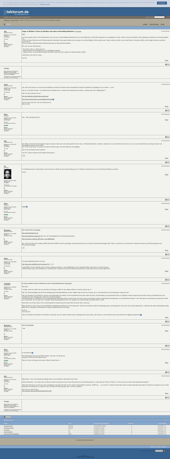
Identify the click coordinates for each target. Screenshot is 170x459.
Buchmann (7, 230)
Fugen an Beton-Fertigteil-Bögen (11, 433)
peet (5, 31)
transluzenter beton (8, 425)
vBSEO (87, 455)
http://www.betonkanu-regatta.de (31, 236)
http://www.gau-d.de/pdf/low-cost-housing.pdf (35, 264)
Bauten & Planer (15, 20)
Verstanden (161, 3)
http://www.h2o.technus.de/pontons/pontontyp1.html (37, 391)
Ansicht (163, 24)
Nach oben (163, 446)
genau (23, 206)
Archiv (158, 446)
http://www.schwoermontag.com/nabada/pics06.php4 (37, 99)
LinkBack (145, 24)
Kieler (5, 114)
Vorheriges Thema (81, 439)
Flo (5, 166)
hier (12, 73)
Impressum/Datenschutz (24, 17)
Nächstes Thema (89, 439)
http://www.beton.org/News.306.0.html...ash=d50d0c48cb (38, 239)
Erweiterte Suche (149, 17)
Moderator (6, 115)
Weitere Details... (45, 4)
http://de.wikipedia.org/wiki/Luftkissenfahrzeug (35, 96)
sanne (6, 84)
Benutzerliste (15, 17)
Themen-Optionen (154, 24)
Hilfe (10, 17)
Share (166, 60)
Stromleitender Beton (9, 427)
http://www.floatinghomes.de (30, 233)
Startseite (6, 17)
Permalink (78, 31)
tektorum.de (7, 20)
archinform (7, 283)
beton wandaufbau (8, 431)
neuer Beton (7, 429)
